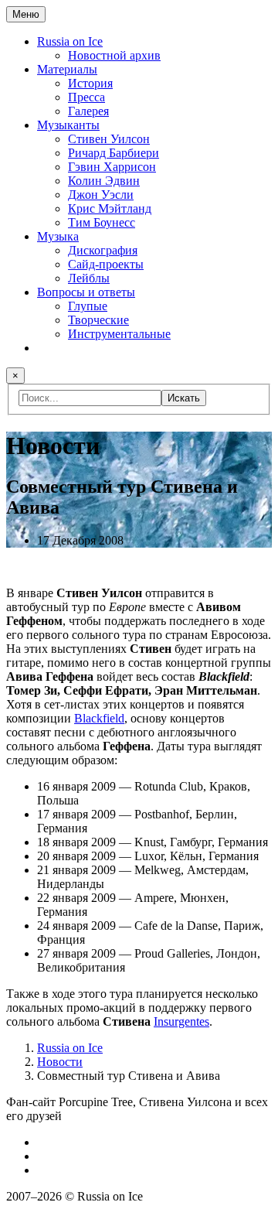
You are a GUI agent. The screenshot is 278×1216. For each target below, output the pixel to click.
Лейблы (89, 278)
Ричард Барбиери (113, 152)
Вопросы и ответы (86, 292)
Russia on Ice (70, 41)
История (90, 83)
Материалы (67, 69)
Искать (184, 398)
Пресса (86, 97)
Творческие (98, 319)
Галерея (88, 111)
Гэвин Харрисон (112, 166)
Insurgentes (181, 1021)
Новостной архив (114, 55)
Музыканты (68, 125)
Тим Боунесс (101, 222)
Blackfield (99, 718)
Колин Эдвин (104, 180)
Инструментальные (119, 333)
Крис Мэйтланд (109, 208)
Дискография (102, 250)
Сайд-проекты (106, 264)
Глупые (87, 306)
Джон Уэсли (101, 194)
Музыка (58, 236)
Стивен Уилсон (109, 138)
